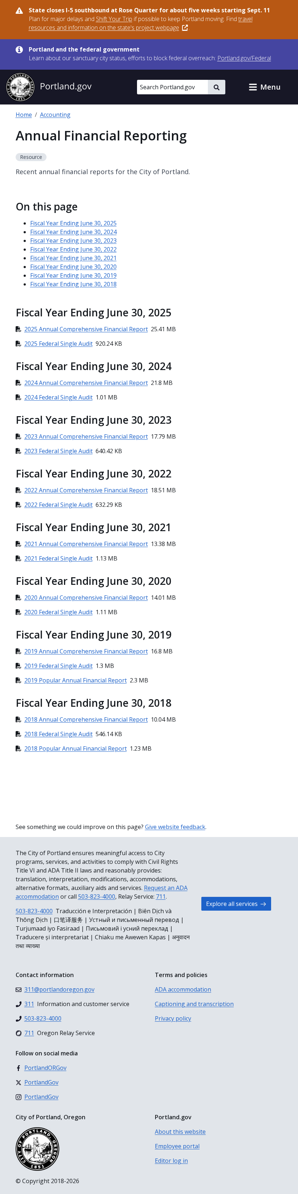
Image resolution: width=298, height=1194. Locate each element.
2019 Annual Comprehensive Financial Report (86, 651)
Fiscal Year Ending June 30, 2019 (73, 275)
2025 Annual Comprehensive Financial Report (86, 329)
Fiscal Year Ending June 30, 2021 (73, 258)
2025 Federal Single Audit (58, 344)
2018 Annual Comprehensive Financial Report (86, 719)
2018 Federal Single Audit (58, 734)
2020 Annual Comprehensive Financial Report (86, 598)
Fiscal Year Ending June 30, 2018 (73, 284)
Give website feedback (175, 827)
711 (161, 896)
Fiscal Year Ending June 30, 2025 (73, 223)
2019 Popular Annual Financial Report (75, 680)
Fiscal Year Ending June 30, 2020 (73, 267)
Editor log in (171, 1161)
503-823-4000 (96, 896)
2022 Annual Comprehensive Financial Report (86, 490)
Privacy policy (173, 1018)
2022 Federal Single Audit (58, 505)
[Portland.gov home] (49, 87)
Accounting (55, 115)
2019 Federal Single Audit (58, 666)
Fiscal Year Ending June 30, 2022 (73, 249)
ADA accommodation (183, 989)
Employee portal (177, 1146)
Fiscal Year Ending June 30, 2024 (73, 232)
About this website (180, 1132)
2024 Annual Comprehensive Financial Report (86, 383)
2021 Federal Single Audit (58, 558)
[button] (264, 87)
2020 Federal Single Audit (58, 612)
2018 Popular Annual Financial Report (75, 748)
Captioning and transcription (194, 1004)
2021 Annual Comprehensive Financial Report (86, 544)
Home (24, 115)
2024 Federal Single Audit (58, 397)
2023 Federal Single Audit (58, 451)
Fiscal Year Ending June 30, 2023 (73, 241)
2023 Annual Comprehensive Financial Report (86, 436)
